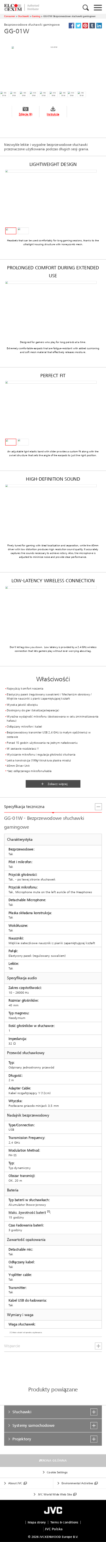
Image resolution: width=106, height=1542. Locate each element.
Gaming (36, 16)
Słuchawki (23, 16)
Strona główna (53, 1460)
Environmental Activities (77, 1483)
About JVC (15, 1483)
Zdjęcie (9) (25, 114)
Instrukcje (53, 114)
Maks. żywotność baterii (27, 1212)
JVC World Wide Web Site (55, 1494)
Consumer (9, 16)
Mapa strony (37, 1522)
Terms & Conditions (64, 1522)
